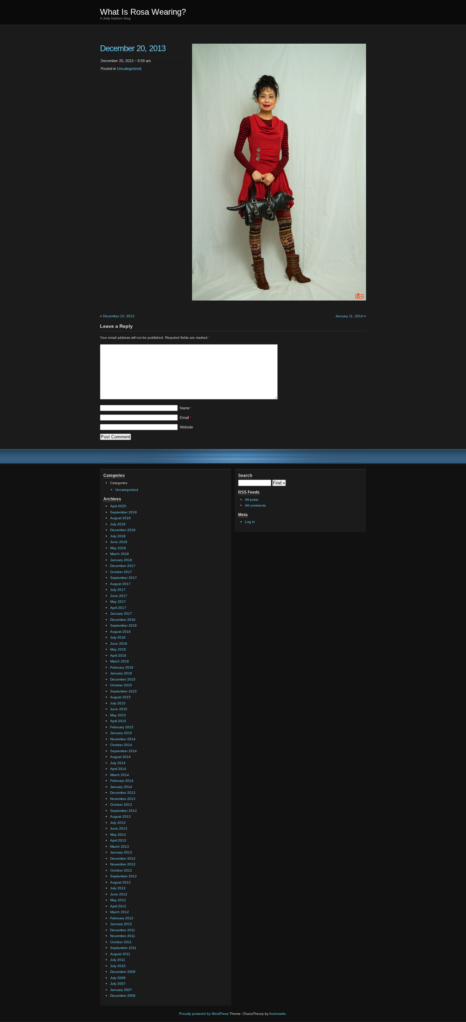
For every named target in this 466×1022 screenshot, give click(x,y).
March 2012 (119, 912)
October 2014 (121, 745)
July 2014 (118, 763)
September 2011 (123, 948)
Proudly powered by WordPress (204, 1014)
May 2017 (118, 601)
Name (186, 408)
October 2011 (121, 942)
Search (245, 475)
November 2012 (122, 864)
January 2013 (121, 852)
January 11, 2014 (349, 316)
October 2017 (121, 572)
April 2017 (118, 608)
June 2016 (118, 643)
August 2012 (120, 882)
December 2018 (122, 530)
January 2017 (121, 613)
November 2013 (122, 799)
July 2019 (118, 524)
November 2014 (122, 739)
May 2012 (118, 900)
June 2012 (118, 894)
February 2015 (121, 727)
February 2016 (121, 667)
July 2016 (118, 637)
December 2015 (122, 679)
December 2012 (122, 858)
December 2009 (122, 972)
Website (186, 427)
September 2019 (123, 512)
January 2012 (121, 924)
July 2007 (118, 984)
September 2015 (123, 691)
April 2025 (118, 506)
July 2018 (118, 536)
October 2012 (121, 870)
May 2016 (118, 649)
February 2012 (121, 918)
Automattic (277, 1014)
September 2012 (123, 876)
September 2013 (123, 811)
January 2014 (121, 787)
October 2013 (121, 804)
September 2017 (123, 578)
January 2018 (121, 560)
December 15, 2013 (118, 316)
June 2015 (118, 709)
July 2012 (118, 888)
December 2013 (122, 792)
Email (185, 417)
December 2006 (122, 995)
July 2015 (118, 703)
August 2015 (120, 697)
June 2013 (118, 828)
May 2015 (118, 715)
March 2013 (119, 846)
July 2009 (118, 978)
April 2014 (118, 769)
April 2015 (118, 721)
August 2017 (120, 584)
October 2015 (121, 685)
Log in (250, 522)
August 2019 (120, 518)
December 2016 (122, 620)
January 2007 (121, 990)
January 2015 (121, 733)
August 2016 (120, 631)
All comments (255, 505)
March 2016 (119, 661)
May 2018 (118, 548)
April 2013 (118, 840)
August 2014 (120, 757)
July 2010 (118, 966)
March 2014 (119, 775)
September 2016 (123, 625)
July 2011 (117, 960)
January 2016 (121, 673)
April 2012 (118, 906)
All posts (251, 499)
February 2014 (121, 781)
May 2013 (118, 834)
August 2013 (120, 816)
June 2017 (118, 596)
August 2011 (120, 954)
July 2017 (118, 590)
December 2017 (122, 566)
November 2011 (122, 936)
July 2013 (118, 822)
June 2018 (118, 542)
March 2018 (119, 554)
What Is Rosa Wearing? (143, 11)
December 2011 (122, 930)
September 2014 (123, 751)
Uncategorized (129, 69)
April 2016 (118, 655)
